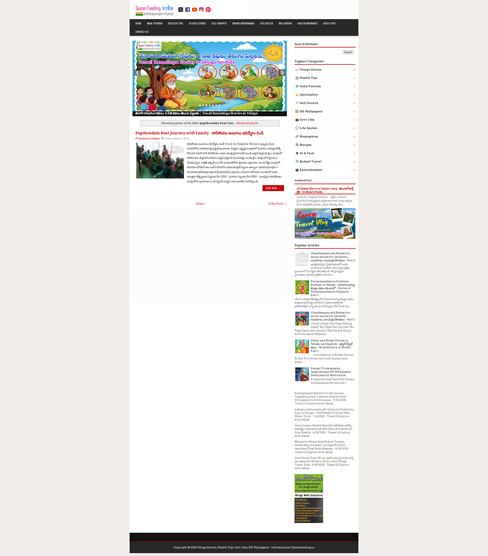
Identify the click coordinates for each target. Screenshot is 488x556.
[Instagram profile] (201, 9)
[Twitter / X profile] (181, 9)
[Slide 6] (216, 105)
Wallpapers (285, 23)
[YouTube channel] (194, 9)
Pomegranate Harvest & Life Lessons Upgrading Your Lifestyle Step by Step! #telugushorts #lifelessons (320, 396)
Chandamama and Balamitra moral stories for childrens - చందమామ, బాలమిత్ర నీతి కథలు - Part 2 (333, 256)
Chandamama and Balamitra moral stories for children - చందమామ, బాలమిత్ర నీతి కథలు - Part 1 (333, 316)
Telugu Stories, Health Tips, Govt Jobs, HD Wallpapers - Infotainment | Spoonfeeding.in (256, 547)
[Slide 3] (206, 105)
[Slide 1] (200, 105)
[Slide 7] (219, 105)
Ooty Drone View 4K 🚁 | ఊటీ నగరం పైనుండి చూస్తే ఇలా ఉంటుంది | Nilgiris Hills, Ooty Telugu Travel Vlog (324, 461)
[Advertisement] (286, 8)
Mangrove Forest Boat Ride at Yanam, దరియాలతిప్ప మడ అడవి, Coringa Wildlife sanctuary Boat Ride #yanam (320, 445)
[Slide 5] (213, 105)
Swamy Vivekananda (243, 23)
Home (138, 23)
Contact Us (141, 32)
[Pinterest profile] (208, 9)
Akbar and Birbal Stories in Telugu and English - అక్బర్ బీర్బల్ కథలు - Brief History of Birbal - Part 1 (332, 346)
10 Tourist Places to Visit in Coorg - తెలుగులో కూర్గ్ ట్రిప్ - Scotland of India (325, 190)
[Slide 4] (210, 105)
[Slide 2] (203, 105)
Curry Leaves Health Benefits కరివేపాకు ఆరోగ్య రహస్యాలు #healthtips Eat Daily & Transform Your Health (324, 429)
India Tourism (154, 23)
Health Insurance (307, 23)
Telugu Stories (197, 23)
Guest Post (329, 23)
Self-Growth (219, 23)
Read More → (273, 188)
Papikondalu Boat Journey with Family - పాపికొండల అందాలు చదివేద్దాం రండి (199, 133)
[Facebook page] (188, 9)
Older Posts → (277, 203)
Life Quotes (266, 23)
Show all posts (247, 123)
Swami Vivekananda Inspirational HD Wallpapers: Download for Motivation (331, 371)
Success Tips (175, 23)
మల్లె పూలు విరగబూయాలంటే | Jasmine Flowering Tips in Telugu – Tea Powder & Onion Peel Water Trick (324, 413)
